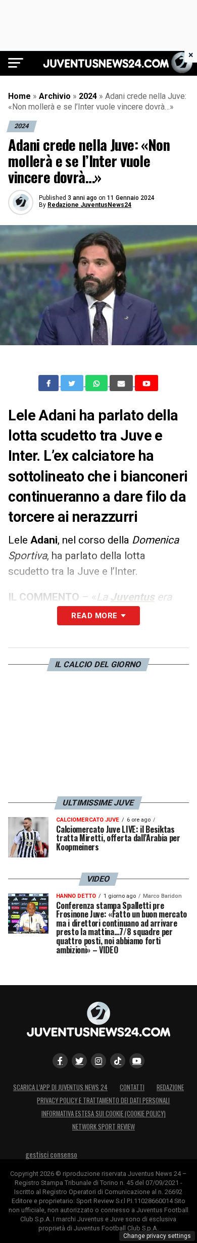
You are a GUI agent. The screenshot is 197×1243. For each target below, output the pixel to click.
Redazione (170, 1087)
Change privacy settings (157, 1235)
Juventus (132, 597)
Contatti (132, 1087)
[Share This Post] (97, 383)
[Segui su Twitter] (79, 1060)
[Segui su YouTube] (136, 1060)
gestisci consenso (51, 1154)
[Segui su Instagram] (98, 1060)
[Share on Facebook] (49, 383)
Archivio (55, 96)
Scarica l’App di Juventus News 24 (60, 1087)
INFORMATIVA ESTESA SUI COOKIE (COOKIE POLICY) (103, 1113)
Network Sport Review (103, 1126)
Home (19, 96)
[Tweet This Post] (73, 383)
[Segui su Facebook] (60, 1060)
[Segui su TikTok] (117, 1060)
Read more (94, 615)
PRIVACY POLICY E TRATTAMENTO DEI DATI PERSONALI (103, 1100)
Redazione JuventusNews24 (89, 204)
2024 (88, 96)
